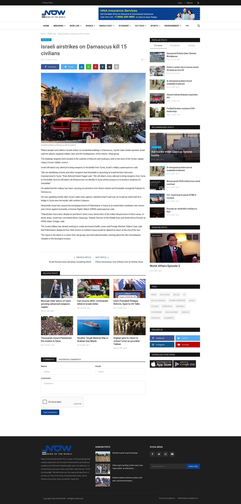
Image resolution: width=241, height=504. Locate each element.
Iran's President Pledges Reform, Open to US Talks (127, 302)
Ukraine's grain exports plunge (125, 453)
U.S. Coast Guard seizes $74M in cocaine (181, 196)
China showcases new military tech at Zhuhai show (119, 262)
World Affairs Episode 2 (165, 266)
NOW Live (75, 25)
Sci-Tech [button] (140, 25)
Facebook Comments (70, 359)
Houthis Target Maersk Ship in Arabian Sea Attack (92, 339)
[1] (198, 3)
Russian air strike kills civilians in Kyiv (182, 210)
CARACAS (185, 312)
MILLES (176, 294)
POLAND (154, 306)
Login (180, 3)
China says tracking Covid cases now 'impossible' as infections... (127, 466)
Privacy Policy (47, 2)
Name (44, 366)
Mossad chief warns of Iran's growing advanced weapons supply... (56, 304)
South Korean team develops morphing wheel (70, 262)
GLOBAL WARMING (177, 300)
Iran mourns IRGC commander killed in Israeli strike (92, 302)
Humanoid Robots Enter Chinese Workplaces (181, 54)
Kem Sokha (164, 294)
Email (98, 366)
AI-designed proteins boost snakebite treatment (179, 82)
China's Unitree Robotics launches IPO (182, 96)
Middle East (51, 34)
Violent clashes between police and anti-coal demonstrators (127, 479)
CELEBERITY (169, 318)
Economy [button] (124, 25)
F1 (184, 294)
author (192, 300)
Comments (48, 359)
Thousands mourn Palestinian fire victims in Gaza (56, 339)
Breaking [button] (59, 25)
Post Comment (50, 412)
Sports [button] (154, 25)
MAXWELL (180, 306)
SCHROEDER (156, 312)
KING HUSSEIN (171, 312)
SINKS (153, 294)
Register (189, 3)
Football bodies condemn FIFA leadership (181, 110)
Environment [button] (172, 25)
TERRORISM (167, 306)
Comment (46, 378)
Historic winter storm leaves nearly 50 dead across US (183, 68)
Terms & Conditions (167, 498)
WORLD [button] (90, 25)
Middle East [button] (106, 25)
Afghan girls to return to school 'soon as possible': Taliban (127, 341)
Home (46, 25)
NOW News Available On (188, 498)
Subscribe (193, 466)
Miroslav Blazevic (158, 300)
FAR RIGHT (155, 318)
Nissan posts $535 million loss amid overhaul (183, 182)
